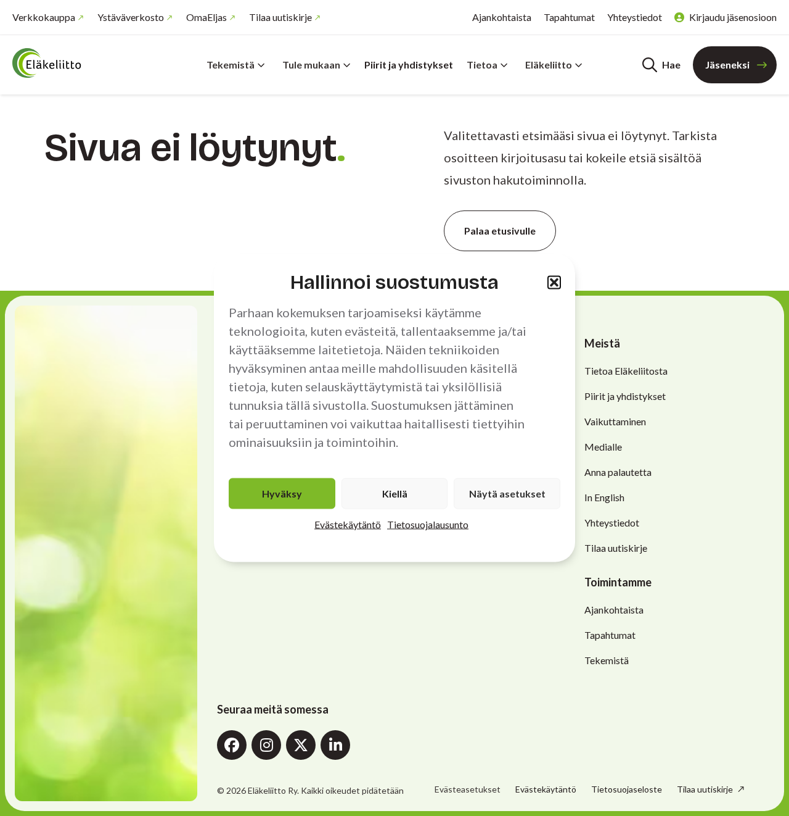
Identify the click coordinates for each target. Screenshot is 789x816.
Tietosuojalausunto (427, 524)
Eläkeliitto (548, 64)
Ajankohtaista (501, 17)
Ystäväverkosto (130, 17)
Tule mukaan (311, 64)
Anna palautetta (618, 472)
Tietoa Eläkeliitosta (626, 371)
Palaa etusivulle (500, 230)
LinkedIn (335, 745)
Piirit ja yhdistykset (408, 64)
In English (604, 497)
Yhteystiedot (634, 17)
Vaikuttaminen (615, 421)
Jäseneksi (727, 64)
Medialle (603, 446)
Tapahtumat (569, 17)
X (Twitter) (301, 745)
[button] (554, 282)
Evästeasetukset (468, 789)
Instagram (266, 745)
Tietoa (482, 64)
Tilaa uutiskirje (280, 17)
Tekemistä (230, 64)
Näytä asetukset (507, 493)
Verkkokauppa (43, 17)
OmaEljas (206, 17)
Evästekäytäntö (347, 524)
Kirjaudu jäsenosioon (733, 17)
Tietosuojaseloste (626, 789)
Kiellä (394, 493)
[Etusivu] (86, 63)
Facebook (232, 745)
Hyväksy (282, 493)
